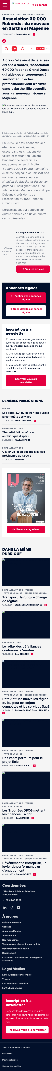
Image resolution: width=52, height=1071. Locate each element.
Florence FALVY (23, 34)
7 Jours (6, 979)
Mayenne (28, 14)
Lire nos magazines (28, 529)
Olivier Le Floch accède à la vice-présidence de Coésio (24, 453)
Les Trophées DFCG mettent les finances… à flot (23, 812)
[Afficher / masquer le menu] (5, 5)
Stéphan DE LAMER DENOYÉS (28, 605)
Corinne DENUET (23, 874)
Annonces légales (11, 931)
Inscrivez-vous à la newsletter (26, 380)
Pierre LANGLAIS (39, 710)
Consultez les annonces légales (27, 310)
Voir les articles (34, 269)
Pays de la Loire (11, 14)
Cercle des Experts (36, 593)
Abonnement (9, 935)
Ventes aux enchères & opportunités (21, 944)
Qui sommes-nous (11, 922)
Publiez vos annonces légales (27, 298)
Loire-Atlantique (12, 428)
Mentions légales (10, 1060)
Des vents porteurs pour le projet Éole (22, 760)
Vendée (6, 409)
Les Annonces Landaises (15, 983)
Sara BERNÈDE (22, 654)
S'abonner (41, 4)
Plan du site (7, 1053)
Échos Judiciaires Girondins (16, 974)
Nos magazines (10, 940)
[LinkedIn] (4, 907)
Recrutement (9, 953)
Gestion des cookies (11, 1066)
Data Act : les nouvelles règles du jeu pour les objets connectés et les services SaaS (26, 702)
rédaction (19, 459)
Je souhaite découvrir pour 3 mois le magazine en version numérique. (25, 357)
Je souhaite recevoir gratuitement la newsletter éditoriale (26, 368)
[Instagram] (11, 907)
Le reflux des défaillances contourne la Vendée (21, 648)
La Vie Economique (12, 988)
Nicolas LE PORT (22, 440)
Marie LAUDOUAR (23, 420)
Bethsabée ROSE (23, 710)
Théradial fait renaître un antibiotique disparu (19, 434)
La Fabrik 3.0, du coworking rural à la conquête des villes (25, 414)
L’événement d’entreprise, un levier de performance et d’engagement (24, 866)
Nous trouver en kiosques (15, 948)
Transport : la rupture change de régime (24, 599)
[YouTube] (18, 907)
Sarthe (40, 14)
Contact (6, 926)
